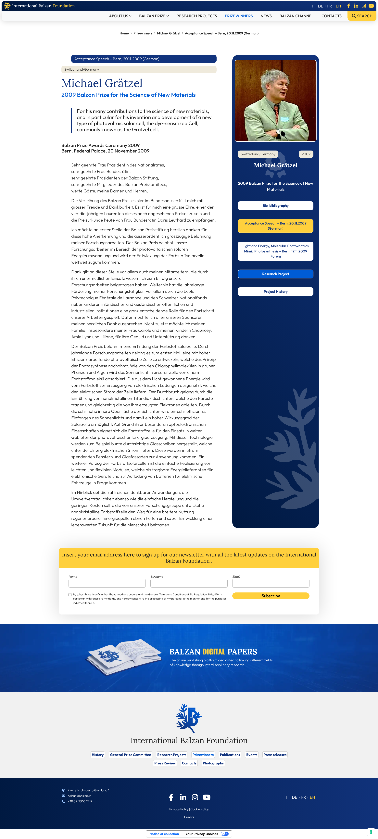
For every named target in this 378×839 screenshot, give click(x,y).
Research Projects (197, 15)
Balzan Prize (152, 15)
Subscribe (271, 596)
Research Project (275, 274)
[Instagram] (364, 6)
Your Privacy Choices (201, 834)
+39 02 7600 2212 (80, 801)
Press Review (165, 763)
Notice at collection (164, 834)
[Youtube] (371, 6)
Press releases (275, 754)
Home (124, 33)
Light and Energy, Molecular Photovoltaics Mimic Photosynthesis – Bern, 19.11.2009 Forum (276, 251)
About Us (118, 15)
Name (73, 576)
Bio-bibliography (276, 205)
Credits (189, 817)
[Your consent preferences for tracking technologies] (371, 832)
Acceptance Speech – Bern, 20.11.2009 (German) (276, 226)
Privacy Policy (178, 809)
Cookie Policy (199, 809)
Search (364, 15)
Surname (156, 576)
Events (251, 754)
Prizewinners (239, 15)
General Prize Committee (130, 754)
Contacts (331, 15)
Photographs (213, 763)
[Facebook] (349, 6)
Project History (276, 291)
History (98, 754)
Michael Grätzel (168, 33)
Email (236, 576)
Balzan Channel (297, 15)
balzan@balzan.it (79, 796)
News (266, 15)
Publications (230, 754)
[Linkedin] (356, 6)
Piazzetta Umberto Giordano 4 (89, 790)
